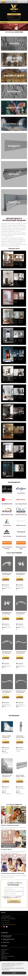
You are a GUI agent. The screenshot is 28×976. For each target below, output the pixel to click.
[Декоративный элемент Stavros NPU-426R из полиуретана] (7, 642)
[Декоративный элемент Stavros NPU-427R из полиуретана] (21, 642)
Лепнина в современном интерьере (10, 825)
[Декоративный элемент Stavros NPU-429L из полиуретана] (21, 681)
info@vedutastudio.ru (10, 924)
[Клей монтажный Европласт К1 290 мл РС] (21, 726)
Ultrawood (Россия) (21, 536)
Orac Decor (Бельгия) (21, 514)
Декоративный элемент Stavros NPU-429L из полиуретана (21, 692)
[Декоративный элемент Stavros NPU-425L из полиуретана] (21, 563)
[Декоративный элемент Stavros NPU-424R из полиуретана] (7, 563)
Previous (2, 27)
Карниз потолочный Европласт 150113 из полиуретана (20, 777)
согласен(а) (13, 896)
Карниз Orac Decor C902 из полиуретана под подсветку (7, 777)
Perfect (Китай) (7, 525)
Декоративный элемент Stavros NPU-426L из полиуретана (21, 614)
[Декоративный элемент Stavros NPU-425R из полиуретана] (7, 603)
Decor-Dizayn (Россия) (21, 504)
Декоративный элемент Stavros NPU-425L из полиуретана (21, 575)
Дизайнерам (4, 957)
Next (26, 27)
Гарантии (3, 952)
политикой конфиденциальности (11, 965)
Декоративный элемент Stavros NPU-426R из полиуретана (7, 653)
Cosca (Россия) (21, 493)
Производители (5, 949)
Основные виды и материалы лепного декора (12, 873)
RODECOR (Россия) (21, 525)
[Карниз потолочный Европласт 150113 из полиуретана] (21, 765)
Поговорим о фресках (6, 849)
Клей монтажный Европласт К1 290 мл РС (20, 737)
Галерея (3, 950)
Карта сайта (4, 959)
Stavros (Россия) (7, 536)
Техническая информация (7, 956)
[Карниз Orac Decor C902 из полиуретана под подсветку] (7, 765)
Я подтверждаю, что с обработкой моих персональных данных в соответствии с (12, 897)
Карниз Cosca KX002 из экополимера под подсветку (6, 737)
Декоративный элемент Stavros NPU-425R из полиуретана (7, 614)
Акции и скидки (5, 953)
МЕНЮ (3, 1)
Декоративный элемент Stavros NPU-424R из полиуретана (7, 575)
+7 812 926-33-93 (14, 20)
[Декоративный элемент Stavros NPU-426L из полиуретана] (21, 603)
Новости (3, 955)
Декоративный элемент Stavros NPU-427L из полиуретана (7, 692)
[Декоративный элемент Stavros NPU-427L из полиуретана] (7, 681)
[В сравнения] (3, 582)
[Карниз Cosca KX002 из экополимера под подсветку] (7, 726)
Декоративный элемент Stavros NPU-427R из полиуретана (21, 653)
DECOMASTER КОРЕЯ (7, 504)
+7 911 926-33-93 (5, 922)
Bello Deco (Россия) (7, 493)
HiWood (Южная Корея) (7, 514)
